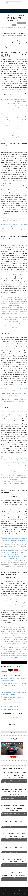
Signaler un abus (13, 892)
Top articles (23, 890)
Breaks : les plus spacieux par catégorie (14, 18)
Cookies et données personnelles (9, 893)
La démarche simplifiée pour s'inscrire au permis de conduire (14, 808)
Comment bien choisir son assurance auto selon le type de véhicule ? (14, 791)
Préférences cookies (21, 893)
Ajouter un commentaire (13, 717)
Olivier (8, 890)
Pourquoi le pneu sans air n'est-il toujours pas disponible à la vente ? (14, 775)
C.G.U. (20, 892)
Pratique (19, 23)
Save (17, 670)
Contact (7, 892)
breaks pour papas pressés (13, 65)
